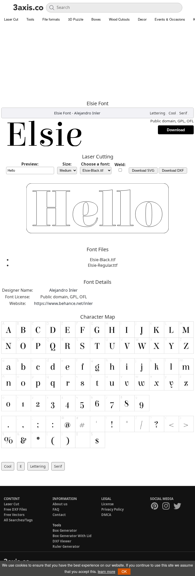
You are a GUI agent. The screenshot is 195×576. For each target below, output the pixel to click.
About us (60, 504)
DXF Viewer (62, 541)
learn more (106, 571)
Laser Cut (11, 19)
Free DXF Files (15, 509)
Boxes (96, 19)
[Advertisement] (97, 62)
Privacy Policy (112, 509)
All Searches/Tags (18, 520)
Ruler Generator (66, 546)
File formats (51, 19)
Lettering (157, 113)
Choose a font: (95, 164)
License (107, 504)
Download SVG (143, 170)
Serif (183, 113)
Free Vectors (14, 514)
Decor (142, 19)
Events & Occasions (170, 19)
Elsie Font (62, 112)
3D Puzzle (75, 19)
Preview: (30, 164)
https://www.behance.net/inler (63, 303)
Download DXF (173, 170)
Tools (30, 19)
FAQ (56, 509)
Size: (67, 164)
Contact (59, 514)
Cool (172, 113)
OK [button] (124, 571)
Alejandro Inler (87, 112)
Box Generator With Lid (72, 536)
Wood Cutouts (119, 19)
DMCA (106, 514)
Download (176, 130)
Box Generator (65, 530)
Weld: (120, 164)
